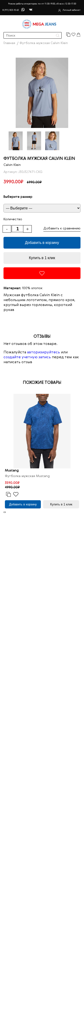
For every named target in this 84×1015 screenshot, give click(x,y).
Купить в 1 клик (42, 258)
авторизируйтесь (43, 352)
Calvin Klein (12, 165)
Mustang (12, 470)
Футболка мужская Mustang (27, 476)
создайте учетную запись (27, 357)
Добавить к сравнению (61, 228)
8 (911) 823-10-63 (10, 10)
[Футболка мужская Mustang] (42, 431)
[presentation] (4, 512)
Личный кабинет (71, 10)
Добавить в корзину (42, 243)
